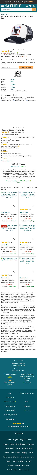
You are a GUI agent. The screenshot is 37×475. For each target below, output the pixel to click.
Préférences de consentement (10, 408)
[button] (13, 49)
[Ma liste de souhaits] (30, 5)
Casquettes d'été (18, 360)
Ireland (31, 453)
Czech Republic (21, 444)
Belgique (15, 440)
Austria (9, 440)
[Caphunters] (10, 6)
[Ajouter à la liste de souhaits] (14, 206)
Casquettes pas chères (18, 363)
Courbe (13, 87)
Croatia (5, 444)
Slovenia (11, 465)
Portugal (14, 461)
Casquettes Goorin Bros (18, 365)
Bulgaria (22, 440)
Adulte (12, 81)
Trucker (13, 79)
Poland (8, 461)
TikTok (27, 402)
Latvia (10, 457)
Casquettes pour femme (18, 368)
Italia (5, 457)
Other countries (24, 470)
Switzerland (25, 465)
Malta (32, 457)
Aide (9, 393)
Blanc (12, 89)
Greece (17, 453)
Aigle (12, 86)
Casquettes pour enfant (18, 370)
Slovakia (28, 461)
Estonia (23, 448)
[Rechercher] (34, 9)
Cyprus (12, 444)
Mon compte (10, 397)
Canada (29, 440)
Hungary (24, 453)
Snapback (13, 82)
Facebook (27, 406)
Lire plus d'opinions (6, 161)
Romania (21, 461)
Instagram (27, 410)
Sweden (17, 465)
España (17, 448)
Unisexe (13, 84)
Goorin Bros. (5, 14)
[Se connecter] (27, 5)
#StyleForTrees (9, 402)
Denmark (30, 444)
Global (12, 453)
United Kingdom (12, 470)
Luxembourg (24, 457)
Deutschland (9, 448)
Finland (29, 448)
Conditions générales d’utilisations (10, 417)
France (6, 453)
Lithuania (16, 457)
